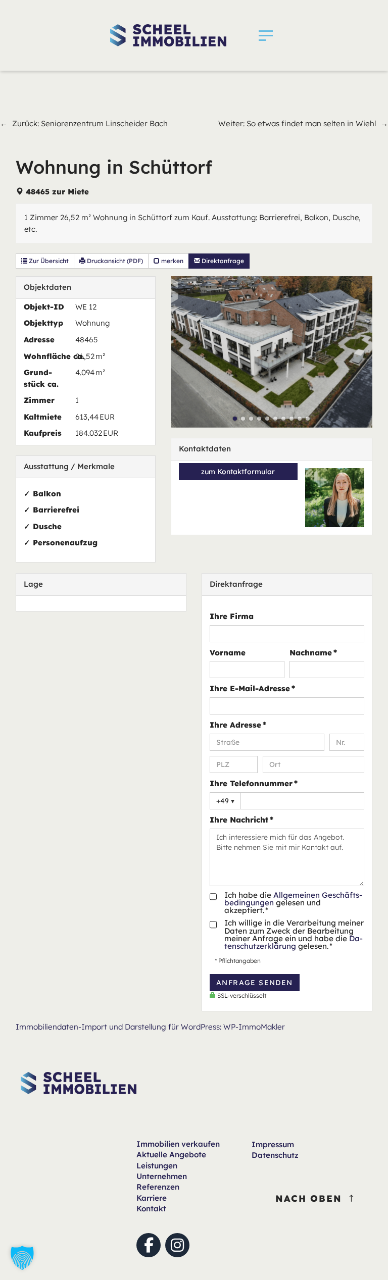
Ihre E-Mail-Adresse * (252, 688)
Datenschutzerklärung (293, 942)
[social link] (148, 1245)
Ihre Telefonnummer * (254, 783)
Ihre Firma (232, 616)
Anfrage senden (254, 982)
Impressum (273, 1144)
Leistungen (156, 1165)
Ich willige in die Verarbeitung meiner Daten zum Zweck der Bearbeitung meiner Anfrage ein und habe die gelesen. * (294, 934)
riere (151, 1198)
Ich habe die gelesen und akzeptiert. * (293, 902)
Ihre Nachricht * (241, 820)
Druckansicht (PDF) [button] (114, 261)
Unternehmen (161, 1176)
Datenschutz (275, 1155)
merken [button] (171, 261)
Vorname (228, 652)
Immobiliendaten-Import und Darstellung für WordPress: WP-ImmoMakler (150, 1027)
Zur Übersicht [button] (48, 261)
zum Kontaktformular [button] (238, 471)
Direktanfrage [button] (222, 261)
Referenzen (157, 1187)
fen (178, 1144)
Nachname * (313, 652)
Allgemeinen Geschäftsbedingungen (293, 898)
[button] (266, 35)
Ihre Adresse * (238, 725)
